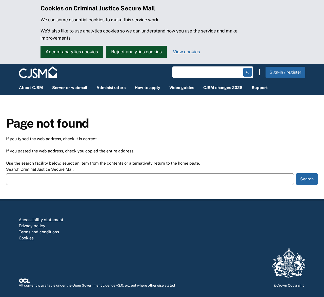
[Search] (247, 72)
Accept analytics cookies (72, 51)
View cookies (186, 51)
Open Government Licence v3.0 (97, 285)
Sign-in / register (285, 72)
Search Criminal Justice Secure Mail (40, 169)
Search (307, 179)
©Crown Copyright (289, 285)
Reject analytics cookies (136, 51)
